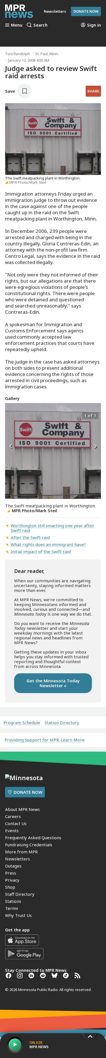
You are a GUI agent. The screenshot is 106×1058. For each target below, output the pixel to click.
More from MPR (21, 851)
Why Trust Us (18, 915)
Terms (11, 908)
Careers (13, 816)
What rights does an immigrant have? (48, 544)
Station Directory (62, 722)
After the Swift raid (30, 537)
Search (40, 25)
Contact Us (16, 823)
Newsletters (17, 859)
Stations (13, 901)
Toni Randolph (17, 53)
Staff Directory (19, 894)
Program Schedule (21, 722)
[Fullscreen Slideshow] (11, 415)
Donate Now (85, 11)
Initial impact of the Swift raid (41, 551)
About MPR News (22, 809)
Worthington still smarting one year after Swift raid (52, 528)
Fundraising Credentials (28, 844)
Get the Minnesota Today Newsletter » (53, 683)
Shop (10, 887)
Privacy (12, 880)
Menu (16, 25)
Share (93, 91)
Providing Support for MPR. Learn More (45, 740)
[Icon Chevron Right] (95, 446)
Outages (13, 866)
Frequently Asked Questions (33, 837)
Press (10, 873)
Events (12, 830)
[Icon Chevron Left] (10, 446)
